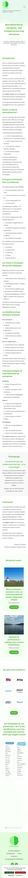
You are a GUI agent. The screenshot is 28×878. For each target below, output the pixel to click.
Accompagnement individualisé (14, 859)
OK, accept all (9, 872)
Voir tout (14, 713)
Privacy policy (19, 875)
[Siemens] (8, 691)
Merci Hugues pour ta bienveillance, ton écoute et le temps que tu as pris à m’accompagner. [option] (21, 759)
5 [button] (12, 827)
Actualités (11, 41)
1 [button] (5, 827)
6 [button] (13, 827)
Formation (14, 856)
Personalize (11, 875)
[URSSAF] (20, 702)
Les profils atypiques (14, 850)
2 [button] (7, 827)
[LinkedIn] (16, 864)
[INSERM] (20, 691)
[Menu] (24, 7)
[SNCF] (8, 680)
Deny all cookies (21, 872)
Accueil (5, 41)
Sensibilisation (11, 853)
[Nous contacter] (12, 864)
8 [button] (16, 827)
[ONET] (8, 702)
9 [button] (18, 827)
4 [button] (10, 827)
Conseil (19, 853)
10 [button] (19, 827)
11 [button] (21, 827)
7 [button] (15, 827)
